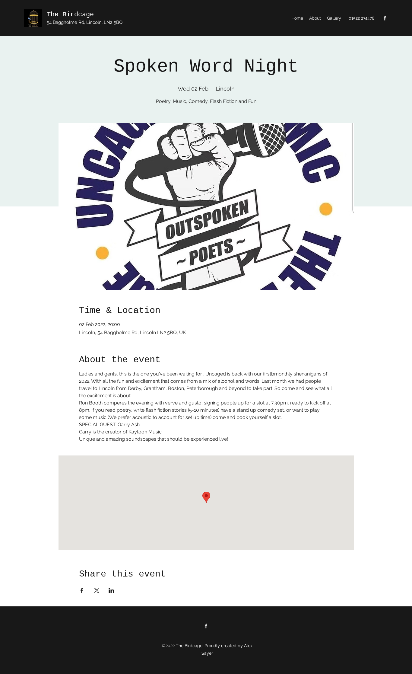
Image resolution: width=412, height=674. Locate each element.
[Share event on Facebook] (82, 590)
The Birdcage (70, 14)
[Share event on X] (97, 590)
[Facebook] (385, 18)
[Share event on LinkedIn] (111, 590)
